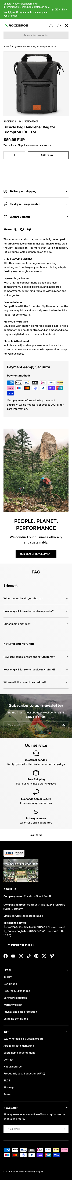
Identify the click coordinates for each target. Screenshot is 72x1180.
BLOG (6, 1080)
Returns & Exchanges (16, 990)
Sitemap (8, 1087)
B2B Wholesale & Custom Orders (23, 1038)
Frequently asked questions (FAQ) (24, 1073)
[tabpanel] (36, 296)
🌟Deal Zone (14, 87)
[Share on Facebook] (22, 229)
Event (7, 1094)
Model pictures (12, 1066)
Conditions (10, 983)
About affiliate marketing (18, 1045)
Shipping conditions (15, 1018)
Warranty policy (13, 1004)
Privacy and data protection (20, 1011)
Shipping (23, 145)
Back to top (36, 834)
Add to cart (48, 154)
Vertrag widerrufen (21, 945)
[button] (36, 165)
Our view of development (36, 553)
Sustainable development (19, 1052)
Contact (8, 1059)
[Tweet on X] (15, 229)
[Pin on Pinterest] (29, 229)
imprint (7, 976)
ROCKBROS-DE (17, 1171)
